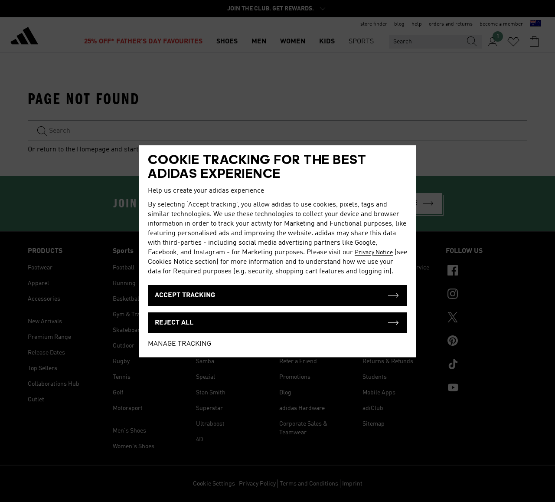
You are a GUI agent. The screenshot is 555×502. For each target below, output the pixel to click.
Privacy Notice (374, 252)
